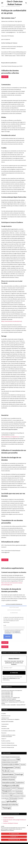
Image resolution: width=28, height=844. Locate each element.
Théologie (6, 808)
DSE (18, 760)
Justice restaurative (6, 788)
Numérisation (19, 791)
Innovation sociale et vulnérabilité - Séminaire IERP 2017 (13, 704)
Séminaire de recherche (10, 805)
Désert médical (14, 762)
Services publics (14, 798)
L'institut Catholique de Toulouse (10, 823)
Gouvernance (7, 774)
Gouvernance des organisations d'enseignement (11, 690)
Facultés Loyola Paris (5, 740)
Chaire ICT (3, 738)
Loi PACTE (14, 788)
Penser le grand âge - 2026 (7, 691)
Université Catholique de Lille (7, 747)
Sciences (23, 795)
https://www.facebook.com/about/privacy (12, 321)
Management (6, 791)
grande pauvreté (5, 777)
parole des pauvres (12, 793)
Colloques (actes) (5, 717)
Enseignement (8, 767)
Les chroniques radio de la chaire (8, 730)
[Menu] (2, 2)
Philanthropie (20, 793)
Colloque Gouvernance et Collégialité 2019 (10, 697)
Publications (4, 726)
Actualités (3, 713)
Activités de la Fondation (6, 736)
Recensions (3, 732)
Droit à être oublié (14, 607)
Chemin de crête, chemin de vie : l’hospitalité (10, 700)
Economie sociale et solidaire (10, 764)
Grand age (19, 774)
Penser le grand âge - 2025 (7, 693)
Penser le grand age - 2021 (7, 696)
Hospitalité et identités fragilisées (8, 699)
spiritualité (11, 801)
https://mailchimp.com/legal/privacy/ (10, 436)
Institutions (20, 782)
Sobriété (3, 801)
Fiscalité (12, 771)
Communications (5, 724)
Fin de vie (5, 771)
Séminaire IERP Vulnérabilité (7, 721)
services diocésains (5, 798)
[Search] (26, 2)
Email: (4, 625)
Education (23, 764)
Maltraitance (20, 788)
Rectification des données (14, 610)
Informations (13, 777)
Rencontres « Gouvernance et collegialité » (10, 719)
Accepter (5, 76)
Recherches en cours (5, 715)
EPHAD (17, 768)
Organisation (5, 793)
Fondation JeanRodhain (8, 817)
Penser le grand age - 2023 (7, 694)
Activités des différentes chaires (8, 735)
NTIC (13, 791)
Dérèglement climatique (6, 762)
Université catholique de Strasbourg (9, 745)
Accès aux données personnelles (14, 604)
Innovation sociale (5, 728)
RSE (11, 796)
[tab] (14, 604)
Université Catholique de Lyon (7, 743)
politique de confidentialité (9, 678)
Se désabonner (14, 612)
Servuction (21, 798)
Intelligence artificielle (10, 786)
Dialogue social (5, 759)
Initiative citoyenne (8, 779)
